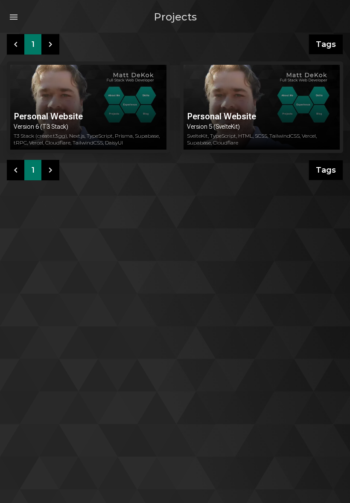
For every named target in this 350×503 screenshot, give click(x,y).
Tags (326, 44)
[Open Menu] (13, 17)
